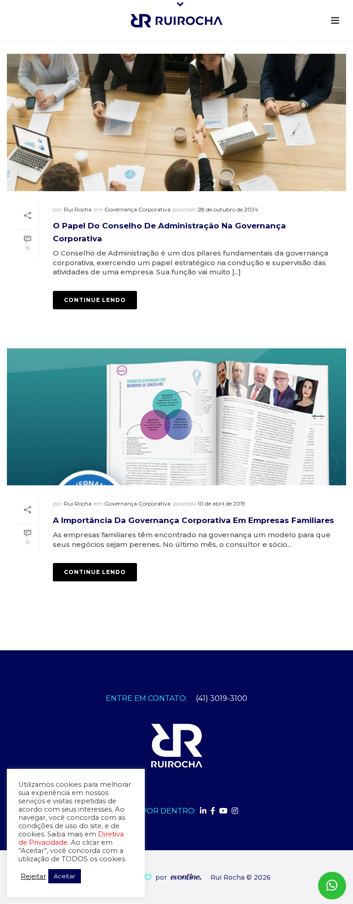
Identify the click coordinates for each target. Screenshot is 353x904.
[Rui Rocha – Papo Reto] (176, 20)
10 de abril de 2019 (221, 503)
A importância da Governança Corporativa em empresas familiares (193, 520)
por (163, 877)
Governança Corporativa (137, 209)
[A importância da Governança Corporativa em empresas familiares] (176, 417)
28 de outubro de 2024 (228, 209)
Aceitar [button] (64, 876)
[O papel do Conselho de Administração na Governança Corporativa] (176, 122)
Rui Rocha (77, 209)
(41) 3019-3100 (221, 698)
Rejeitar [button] (33, 876)
